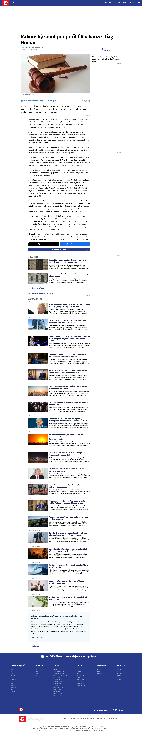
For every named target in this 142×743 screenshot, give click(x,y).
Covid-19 (13, 691)
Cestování (100, 673)
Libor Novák (26, 47)
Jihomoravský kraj (58, 673)
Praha (55, 669)
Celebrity (119, 671)
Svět (13, 2)
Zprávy (119, 669)
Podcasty (38, 675)
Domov (13, 669)
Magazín (13, 685)
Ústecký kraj (57, 677)
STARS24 (121, 665)
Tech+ (98, 669)
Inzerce (92, 719)
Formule (79, 677)
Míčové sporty (81, 679)
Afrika (118, 3)
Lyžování (79, 681)
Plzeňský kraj (57, 683)
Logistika (13, 679)
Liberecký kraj (57, 691)
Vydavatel (86, 719)
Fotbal (79, 671)
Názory (39, 665)
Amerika (125, 3)
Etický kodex (66, 719)
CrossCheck (14, 689)
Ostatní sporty (81, 685)
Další (132, 3)
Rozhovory (39, 669)
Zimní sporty (81, 683)
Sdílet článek (106, 49)
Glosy (37, 671)
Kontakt (79, 719)
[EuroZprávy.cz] (6, 3)
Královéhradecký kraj (59, 687)
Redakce (73, 719)
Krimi (12, 683)
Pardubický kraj (58, 689)
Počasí (12, 681)
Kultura (13, 677)
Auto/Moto (100, 671)
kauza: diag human (37, 293)
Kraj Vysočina (57, 695)
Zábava (119, 677)
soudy (52, 293)
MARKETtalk (14, 687)
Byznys (13, 675)
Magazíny (101, 665)
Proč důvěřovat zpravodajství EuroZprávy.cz (40, 101)
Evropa (111, 3)
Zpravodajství (18, 665)
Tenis (78, 673)
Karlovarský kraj (58, 693)
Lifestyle (119, 673)
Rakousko (46, 293)
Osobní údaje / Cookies (103, 719)
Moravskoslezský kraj (60, 675)
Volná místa (114, 719)
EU (106, 3)
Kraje (56, 665)
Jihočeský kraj (57, 679)
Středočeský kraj (58, 671)
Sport (12, 673)
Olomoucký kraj (58, 681)
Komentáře (39, 673)
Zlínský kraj (56, 685)
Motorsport (81, 675)
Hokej (78, 669)
